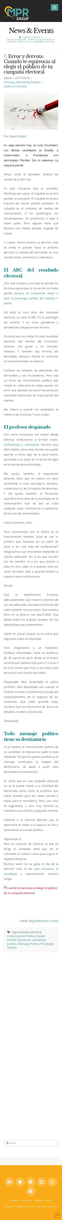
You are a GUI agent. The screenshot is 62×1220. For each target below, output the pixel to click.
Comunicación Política (21, 936)
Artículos (9, 82)
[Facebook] (9, 1182)
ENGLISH (27, 1200)
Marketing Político (28, 82)
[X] (20, 1182)
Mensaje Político (28, 944)
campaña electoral (29, 932)
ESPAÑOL (14, 1200)
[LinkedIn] (31, 1182)
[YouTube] (41, 1182)
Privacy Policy (43, 1200)
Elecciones (24, 940)
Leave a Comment (15, 86)
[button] (54, 7)
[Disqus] (31, 995)
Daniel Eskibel (17, 136)
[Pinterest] (31, 1191)
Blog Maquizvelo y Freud (43, 921)
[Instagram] (52, 1182)
